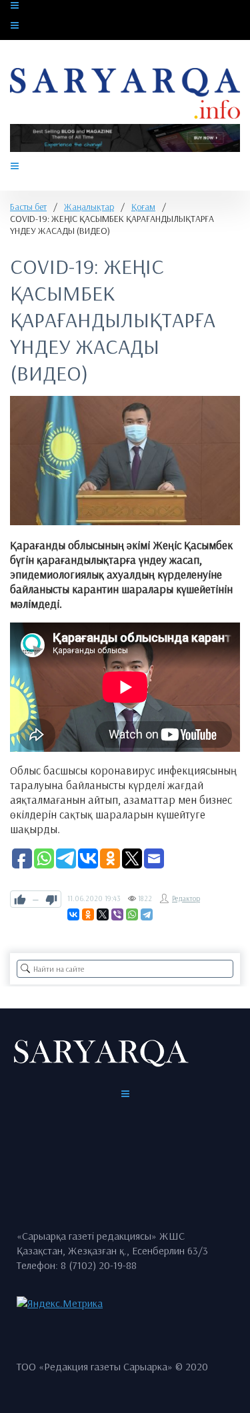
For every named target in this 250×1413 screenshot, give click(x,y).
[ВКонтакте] (73, 914)
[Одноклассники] (88, 914)
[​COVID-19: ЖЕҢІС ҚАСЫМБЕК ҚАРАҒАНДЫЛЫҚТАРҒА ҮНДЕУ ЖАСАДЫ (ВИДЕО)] (125, 460)
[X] (103, 914)
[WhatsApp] (132, 914)
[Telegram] (147, 914)
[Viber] (117, 914)
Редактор (186, 898)
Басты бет (28, 207)
